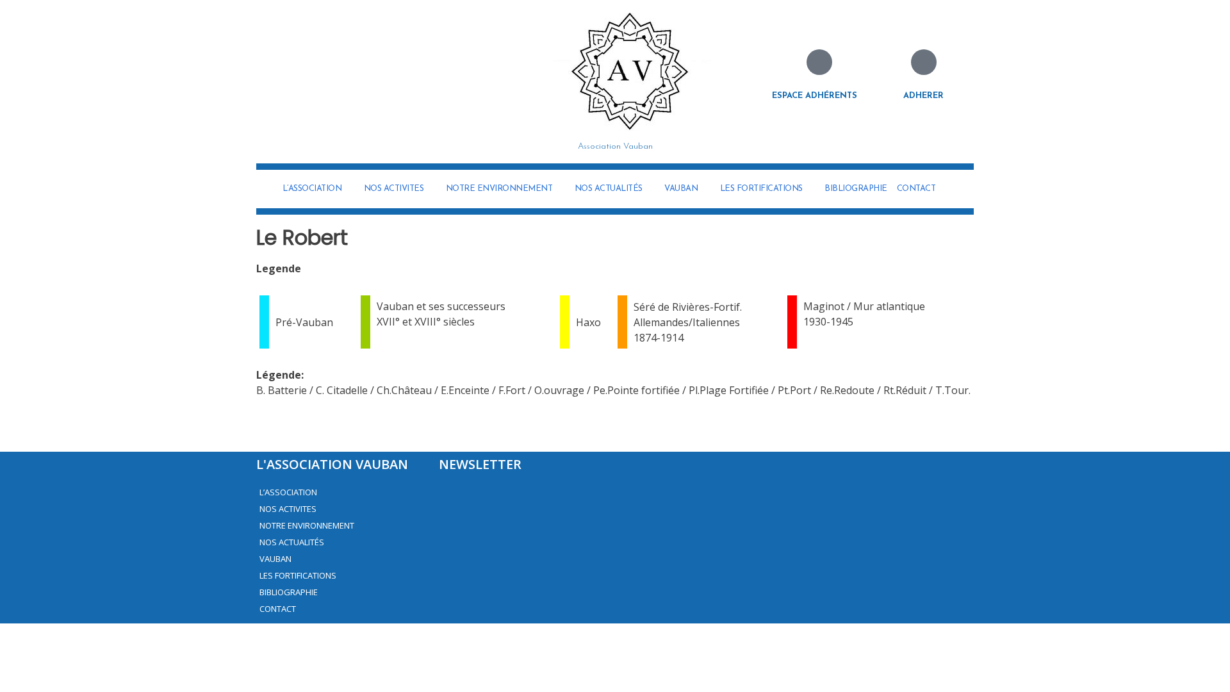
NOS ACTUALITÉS (609, 189)
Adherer (923, 96)
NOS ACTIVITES (394, 189)
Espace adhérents (814, 96)
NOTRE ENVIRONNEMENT (499, 189)
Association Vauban (615, 146)
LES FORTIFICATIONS (761, 189)
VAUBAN (681, 189)
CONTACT (916, 189)
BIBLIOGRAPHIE (855, 189)
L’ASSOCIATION (312, 189)
